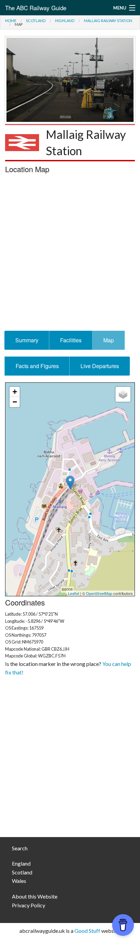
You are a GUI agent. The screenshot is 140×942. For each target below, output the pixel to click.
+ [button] (15, 391)
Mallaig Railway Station (108, 20)
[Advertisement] (70, 254)
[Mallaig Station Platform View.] (70, 79)
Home (10, 20)
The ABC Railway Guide (35, 7)
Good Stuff (87, 930)
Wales (19, 880)
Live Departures (100, 366)
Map (108, 340)
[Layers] (123, 394)
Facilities (71, 340)
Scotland (36, 20)
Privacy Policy (28, 905)
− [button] (15, 402)
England (21, 863)
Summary (26, 340)
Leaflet (73, 593)
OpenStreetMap (99, 593)
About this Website (34, 896)
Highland (64, 20)
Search (20, 848)
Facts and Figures (37, 366)
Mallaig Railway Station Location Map (69, 489)
